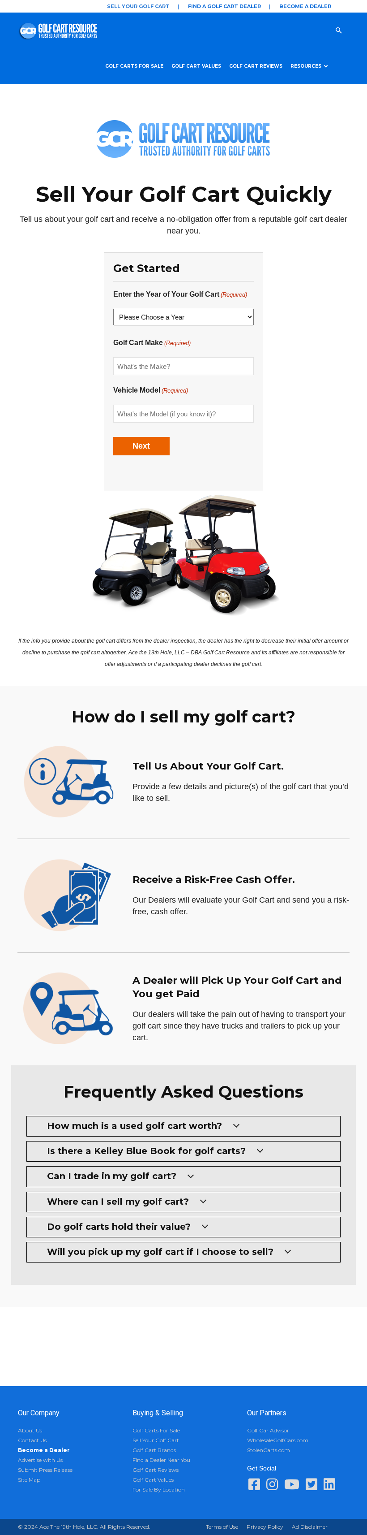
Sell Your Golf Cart (138, 6)
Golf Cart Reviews (255, 66)
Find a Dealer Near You (161, 1460)
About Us (30, 1430)
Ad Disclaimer (310, 1526)
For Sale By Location (158, 1489)
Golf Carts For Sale (134, 66)
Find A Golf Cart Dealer (224, 6)
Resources (305, 66)
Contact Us (32, 1440)
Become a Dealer (305, 6)
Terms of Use (222, 1526)
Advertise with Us (40, 1460)
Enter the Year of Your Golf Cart (180, 294)
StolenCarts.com (268, 1450)
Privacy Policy (265, 1526)
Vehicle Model (150, 390)
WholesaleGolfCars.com (277, 1440)
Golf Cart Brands (154, 1450)
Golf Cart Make (152, 342)
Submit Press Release (45, 1469)
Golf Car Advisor (268, 1430)
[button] (347, 30)
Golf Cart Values (196, 66)
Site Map (29, 1479)
